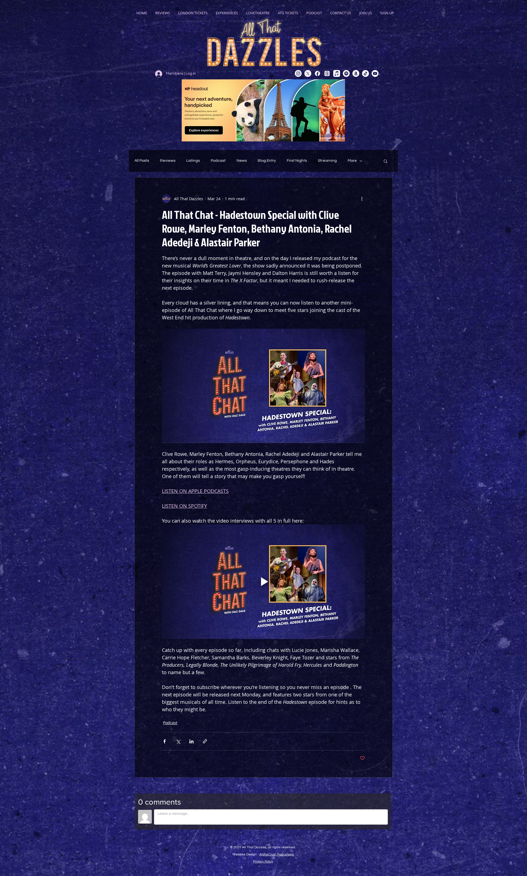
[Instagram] (298, 73)
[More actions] (361, 198)
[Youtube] (375, 73)
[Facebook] (317, 73)
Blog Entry (267, 161)
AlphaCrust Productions (276, 854)
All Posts (141, 161)
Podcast (218, 161)
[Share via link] (205, 741)
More (352, 161)
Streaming (327, 161)
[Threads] (327, 73)
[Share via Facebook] (164, 741)
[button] (385, 161)
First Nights (297, 161)
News (242, 161)
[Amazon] (355, 73)
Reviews (167, 161)
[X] (307, 73)
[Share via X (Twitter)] (178, 741)
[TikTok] (365, 73)
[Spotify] (346, 73)
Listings (193, 161)
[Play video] (263, 582)
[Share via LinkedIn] (191, 741)
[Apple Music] (336, 73)
